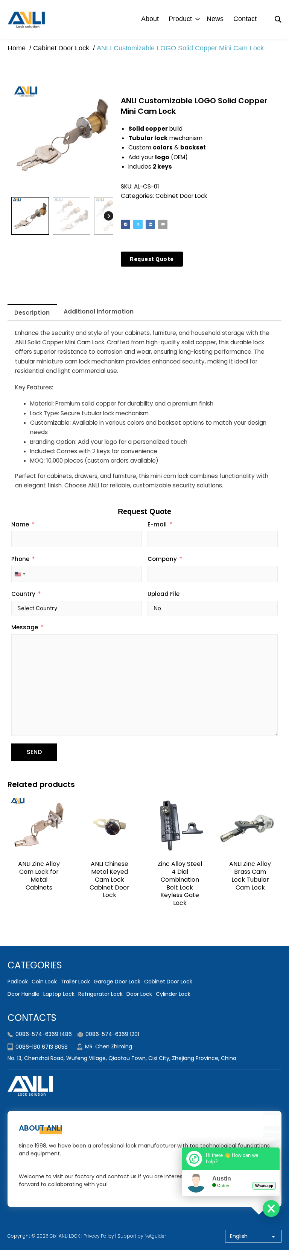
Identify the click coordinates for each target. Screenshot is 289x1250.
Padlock (18, 981)
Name (20, 524)
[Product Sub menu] (197, 19)
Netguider (155, 1236)
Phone (20, 559)
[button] (103, 94)
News (215, 19)
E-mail (157, 524)
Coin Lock (44, 981)
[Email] (162, 224)
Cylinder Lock (173, 994)
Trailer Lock (75, 981)
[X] (138, 224)
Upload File (163, 594)
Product (180, 19)
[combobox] (19, 574)
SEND (34, 752)
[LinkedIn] (150, 224)
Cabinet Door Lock (181, 196)
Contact (245, 19)
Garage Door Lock (117, 981)
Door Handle (24, 994)
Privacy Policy (99, 1236)
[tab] (32, 312)
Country (23, 594)
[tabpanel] (144, 409)
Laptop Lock (59, 994)
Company (162, 559)
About (150, 19)
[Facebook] (125, 224)
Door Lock (139, 994)
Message (24, 627)
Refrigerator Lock (100, 994)
